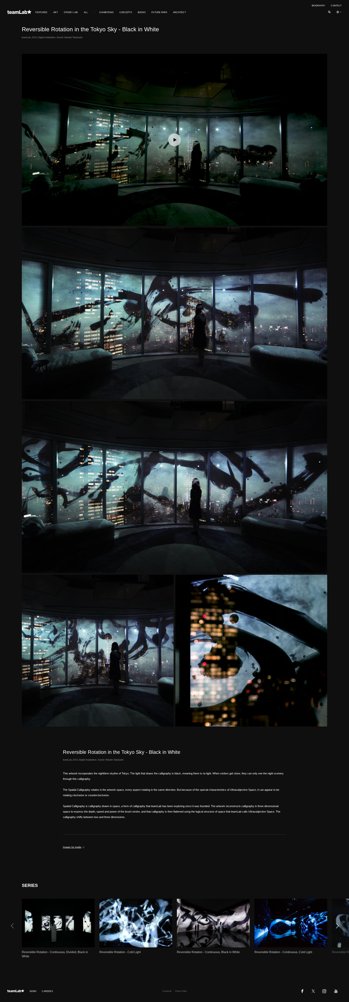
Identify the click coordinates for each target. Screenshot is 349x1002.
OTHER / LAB (71, 12)
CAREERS (47, 991)
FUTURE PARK (159, 12)
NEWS (33, 991)
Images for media (72, 847)
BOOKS (142, 12)
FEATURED (41, 12)
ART (55, 12)
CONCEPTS (125, 12)
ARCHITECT (179, 12)
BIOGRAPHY (318, 5)
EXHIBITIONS (106, 12)
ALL (86, 12)
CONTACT (336, 5)
